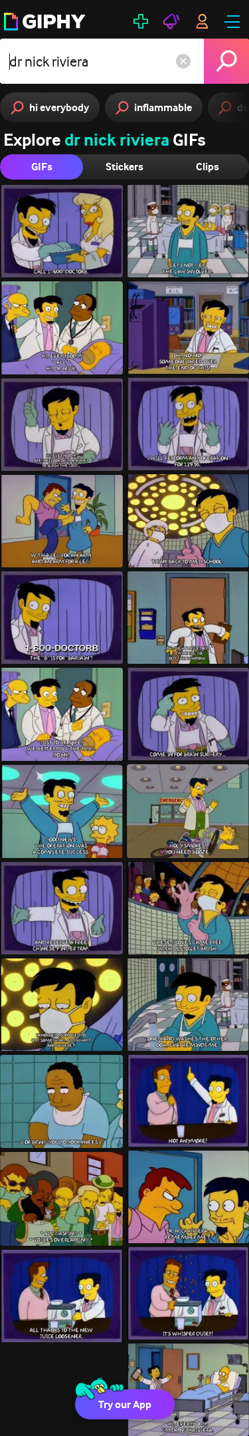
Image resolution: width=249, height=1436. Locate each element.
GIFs (41, 166)
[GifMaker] (140, 21)
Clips (207, 166)
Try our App (124, 1404)
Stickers (124, 166)
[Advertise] (171, 21)
